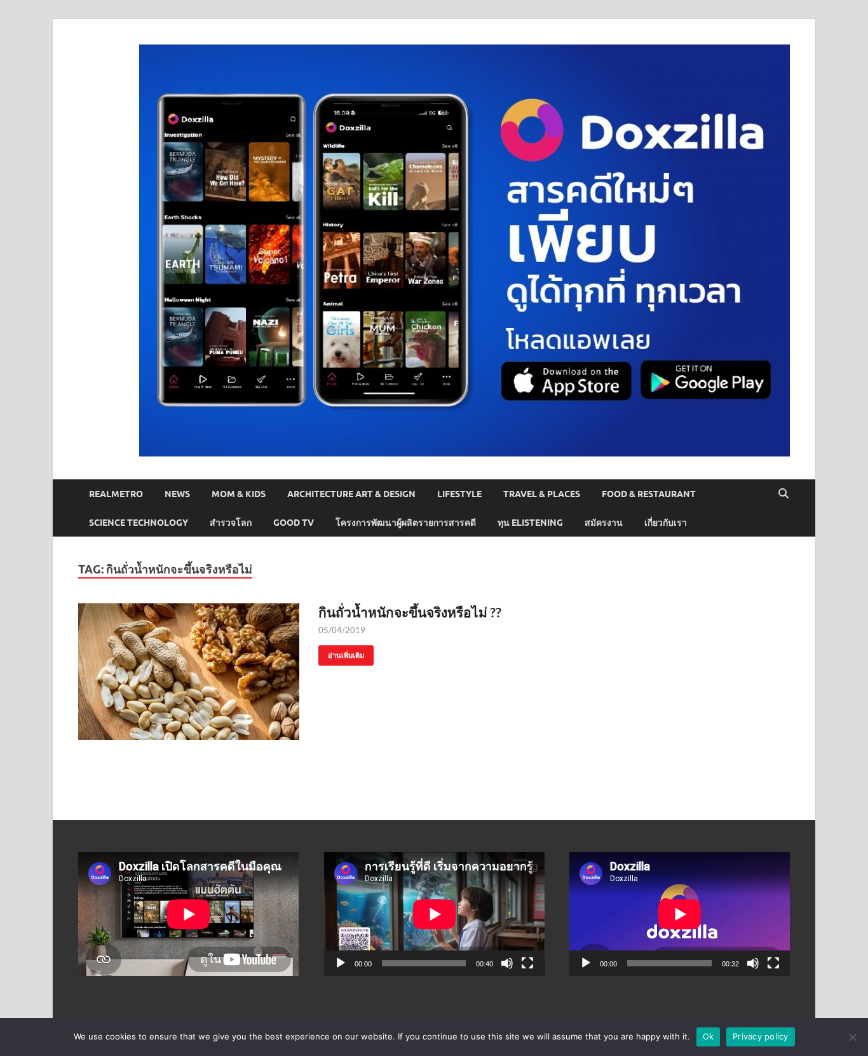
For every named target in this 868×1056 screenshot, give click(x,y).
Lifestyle (459, 494)
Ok (708, 1036)
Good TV (293, 523)
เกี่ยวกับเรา (665, 523)
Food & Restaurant (649, 494)
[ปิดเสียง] (507, 963)
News (177, 494)
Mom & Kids (239, 494)
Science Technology (138, 523)
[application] (434, 914)
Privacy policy (761, 1036)
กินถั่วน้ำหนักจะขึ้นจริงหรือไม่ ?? (409, 612)
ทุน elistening (530, 523)
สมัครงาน (604, 523)
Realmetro (116, 494)
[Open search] (783, 494)
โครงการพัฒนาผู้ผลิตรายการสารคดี (406, 523)
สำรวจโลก (231, 523)
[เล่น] (340, 963)
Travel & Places (541, 494)
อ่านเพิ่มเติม (341, 652)
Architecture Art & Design (351, 494)
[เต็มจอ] (527, 963)
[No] (852, 1037)
